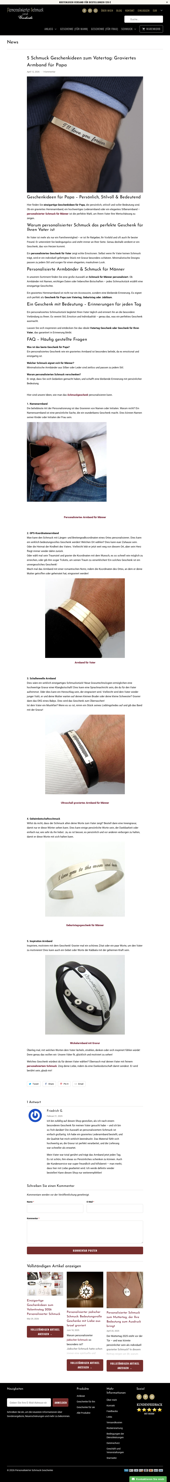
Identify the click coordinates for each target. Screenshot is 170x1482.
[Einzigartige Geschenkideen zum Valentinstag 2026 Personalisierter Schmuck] (45, 1284)
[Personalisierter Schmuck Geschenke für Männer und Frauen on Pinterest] (90, 10)
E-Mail (90, 1202)
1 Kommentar (49, 71)
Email (80, 1084)
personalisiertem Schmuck (42, 1066)
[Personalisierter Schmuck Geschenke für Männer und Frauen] (25, 16)
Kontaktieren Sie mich (149, 1479)
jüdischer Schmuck (77, 1339)
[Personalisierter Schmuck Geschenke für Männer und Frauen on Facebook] (84, 10)
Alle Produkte (83, 1413)
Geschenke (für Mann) (74, 29)
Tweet (36, 1084)
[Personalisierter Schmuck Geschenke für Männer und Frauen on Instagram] (95, 10)
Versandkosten (114, 1422)
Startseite (112, 1458)
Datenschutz (113, 1443)
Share (51, 1084)
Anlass (49, 29)
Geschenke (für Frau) (104, 29)
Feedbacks (112, 1411)
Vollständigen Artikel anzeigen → (45, 1332)
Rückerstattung (115, 1428)
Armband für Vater (85, 662)
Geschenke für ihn (86, 1401)
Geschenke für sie (86, 1407)
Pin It (66, 1084)
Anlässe (81, 1396)
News (12, 42)
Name (30, 1202)
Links (109, 1416)
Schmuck (127, 29)
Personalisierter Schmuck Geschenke (34, 1470)
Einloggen (144, 10)
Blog (119, 10)
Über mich (107, 10)
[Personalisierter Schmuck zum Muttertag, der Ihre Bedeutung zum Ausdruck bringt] (125, 1290)
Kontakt (129, 10)
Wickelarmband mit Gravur (85, 1043)
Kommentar (33, 1218)
